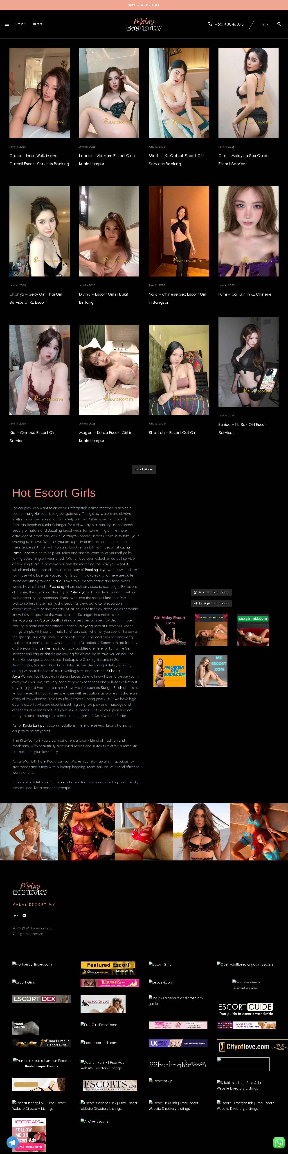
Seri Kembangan (53, 648)
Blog (38, 24)
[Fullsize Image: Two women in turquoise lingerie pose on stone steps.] (259, 831)
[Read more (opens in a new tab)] (226, 24)
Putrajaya (78, 592)
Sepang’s (70, 536)
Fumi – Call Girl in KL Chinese (245, 294)
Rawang (25, 620)
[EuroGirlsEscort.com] (99, 1024)
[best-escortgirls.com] (99, 1042)
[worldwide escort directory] (110, 982)
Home (21, 24)
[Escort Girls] (160, 964)
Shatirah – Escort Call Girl (172, 432)
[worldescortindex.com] (32, 964)
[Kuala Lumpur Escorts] (246, 1025)
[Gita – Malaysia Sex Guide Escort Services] (248, 93)
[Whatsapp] (16, 915)
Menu (7, 24)
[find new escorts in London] (178, 1043)
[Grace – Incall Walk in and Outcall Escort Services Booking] (39, 93)
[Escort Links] (178, 1025)
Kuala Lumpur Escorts (41, 1066)
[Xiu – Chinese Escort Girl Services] (39, 370)
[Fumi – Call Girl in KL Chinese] (248, 231)
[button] (279, 24)
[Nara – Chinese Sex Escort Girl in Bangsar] (179, 231)
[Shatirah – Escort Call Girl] (179, 370)
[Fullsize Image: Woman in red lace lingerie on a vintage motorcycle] (86, 831)
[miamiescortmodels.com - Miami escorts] (25, 1028)
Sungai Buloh (111, 687)
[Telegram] (24, 915)
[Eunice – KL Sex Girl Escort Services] (248, 362)
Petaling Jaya (95, 570)
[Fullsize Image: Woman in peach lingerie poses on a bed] (29, 831)
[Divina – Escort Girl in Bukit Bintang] (109, 231)
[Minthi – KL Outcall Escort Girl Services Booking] (179, 93)
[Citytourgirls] (243, 1064)
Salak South (50, 620)
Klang (29, 513)
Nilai (59, 581)
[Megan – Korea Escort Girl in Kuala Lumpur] (109, 370)
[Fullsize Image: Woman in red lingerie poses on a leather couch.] (144, 831)
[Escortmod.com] (38, 1084)
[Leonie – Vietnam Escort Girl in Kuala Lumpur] (109, 93)
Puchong (57, 586)
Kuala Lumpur (34, 725)
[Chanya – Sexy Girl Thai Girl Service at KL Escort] (39, 231)
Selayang (85, 626)
